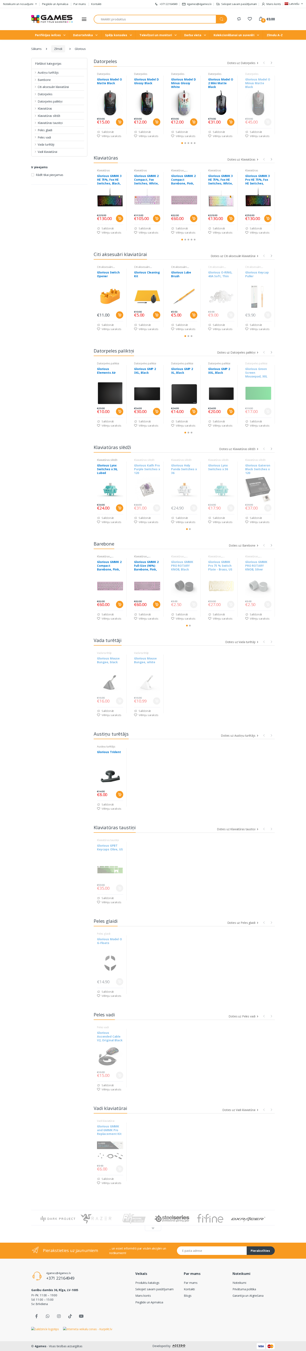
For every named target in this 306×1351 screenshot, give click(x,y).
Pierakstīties (260, 1251)
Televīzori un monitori (156, 35)
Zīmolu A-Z (275, 35)
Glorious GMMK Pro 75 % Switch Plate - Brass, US (220, 565)
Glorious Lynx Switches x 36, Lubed (107, 469)
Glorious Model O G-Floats (109, 941)
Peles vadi (44, 137)
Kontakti (96, 4)
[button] (20, 4)
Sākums (36, 49)
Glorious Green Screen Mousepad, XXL (256, 372)
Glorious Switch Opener (108, 274)
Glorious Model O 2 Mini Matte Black (220, 83)
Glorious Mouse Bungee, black (108, 660)
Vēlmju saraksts (111, 136)
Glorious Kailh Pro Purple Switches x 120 (147, 469)
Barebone (44, 80)
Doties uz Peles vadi (242, 1016)
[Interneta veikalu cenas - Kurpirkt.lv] (87, 1329)
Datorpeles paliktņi (50, 101)
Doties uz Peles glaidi (241, 923)
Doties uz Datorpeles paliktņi (236, 352)
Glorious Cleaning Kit (147, 274)
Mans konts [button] (273, 4)
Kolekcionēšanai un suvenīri (234, 35)
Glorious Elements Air (106, 371)
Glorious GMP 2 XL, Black (182, 371)
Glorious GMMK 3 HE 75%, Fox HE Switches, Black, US (109, 179)
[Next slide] (271, 62)
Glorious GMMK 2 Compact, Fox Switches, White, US (146, 179)
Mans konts (143, 1296)
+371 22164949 (168, 4)
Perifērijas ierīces (48, 35)
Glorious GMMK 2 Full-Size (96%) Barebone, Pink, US (146, 565)
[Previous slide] (264, 62)
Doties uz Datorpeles (241, 63)
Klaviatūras (45, 108)
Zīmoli (58, 49)
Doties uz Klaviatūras (241, 159)
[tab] (182, 143)
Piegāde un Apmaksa (55, 4)
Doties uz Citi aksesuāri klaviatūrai (233, 256)
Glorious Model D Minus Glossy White (183, 83)
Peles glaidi (45, 130)
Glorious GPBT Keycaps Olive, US (110, 847)
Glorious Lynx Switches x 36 (218, 467)
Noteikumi (239, 1283)
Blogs (187, 1296)
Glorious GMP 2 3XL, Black (145, 371)
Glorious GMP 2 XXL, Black (219, 371)
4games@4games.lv (199, 4)
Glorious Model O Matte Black (109, 81)
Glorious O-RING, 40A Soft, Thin (220, 274)
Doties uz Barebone (242, 545)
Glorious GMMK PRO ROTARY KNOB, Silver (256, 565)
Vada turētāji (46, 144)
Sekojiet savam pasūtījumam (239, 4)
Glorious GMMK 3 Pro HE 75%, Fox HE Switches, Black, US (257, 179)
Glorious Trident (109, 752)
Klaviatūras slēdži (49, 116)
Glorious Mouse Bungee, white (145, 660)
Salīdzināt (107, 132)
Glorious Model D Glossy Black (146, 81)
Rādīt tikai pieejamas (49, 175)
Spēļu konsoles (116, 35)
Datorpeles (45, 94)
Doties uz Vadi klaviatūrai (239, 1110)
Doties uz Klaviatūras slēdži (237, 449)
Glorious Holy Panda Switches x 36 (184, 469)
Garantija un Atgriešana (248, 1296)
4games (40, 1346)
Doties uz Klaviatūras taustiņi (236, 829)
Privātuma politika (244, 1289)
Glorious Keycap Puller (257, 274)
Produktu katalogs (147, 1283)
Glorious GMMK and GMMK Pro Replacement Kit (109, 1130)
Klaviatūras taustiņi (50, 123)
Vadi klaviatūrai (47, 152)
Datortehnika (83, 35)
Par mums (79, 4)
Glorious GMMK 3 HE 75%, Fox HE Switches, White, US (220, 179)
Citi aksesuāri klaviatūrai (53, 87)
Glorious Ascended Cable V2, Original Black (109, 1036)
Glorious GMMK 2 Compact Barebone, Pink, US (183, 179)
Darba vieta (193, 35)
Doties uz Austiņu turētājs (238, 735)
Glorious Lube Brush (181, 274)
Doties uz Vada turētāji (240, 642)
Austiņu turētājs (48, 72)
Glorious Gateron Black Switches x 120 (257, 469)
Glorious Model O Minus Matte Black (257, 83)
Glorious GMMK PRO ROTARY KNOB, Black (182, 565)
